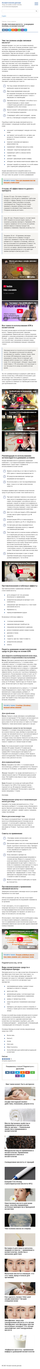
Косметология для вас (11, 3)
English (4, 16)
